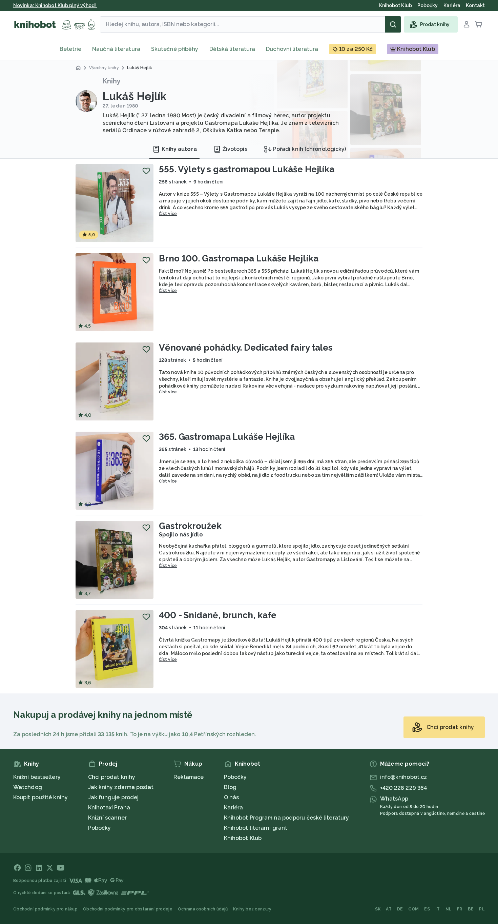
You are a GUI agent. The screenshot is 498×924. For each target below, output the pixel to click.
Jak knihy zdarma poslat (120, 787)
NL (448, 909)
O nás (231, 797)
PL (482, 909)
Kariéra (233, 807)
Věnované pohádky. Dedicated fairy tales (246, 347)
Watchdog (27, 787)
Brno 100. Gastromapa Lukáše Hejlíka (238, 258)
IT (437, 909)
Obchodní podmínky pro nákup (45, 909)
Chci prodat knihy (112, 777)
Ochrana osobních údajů (203, 909)
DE (400, 909)
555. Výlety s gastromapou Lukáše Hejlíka (246, 169)
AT (389, 909)
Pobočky (99, 828)
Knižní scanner (107, 817)
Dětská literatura (232, 49)
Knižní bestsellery (37, 777)
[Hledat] (393, 24)
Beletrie (70, 49)
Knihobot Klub (243, 838)
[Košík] (479, 24)
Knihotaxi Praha (109, 807)
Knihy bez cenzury (252, 909)
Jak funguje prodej (113, 797)
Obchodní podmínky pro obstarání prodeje (127, 909)
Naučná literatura (116, 49)
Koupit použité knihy (40, 797)
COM (413, 909)
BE (471, 909)
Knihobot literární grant (255, 828)
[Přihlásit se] (466, 24)
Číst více (168, 213)
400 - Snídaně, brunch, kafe (217, 615)
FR (459, 909)
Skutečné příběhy (175, 49)
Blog (230, 787)
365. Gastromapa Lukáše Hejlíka (227, 437)
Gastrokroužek (190, 526)
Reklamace (188, 777)
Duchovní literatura (292, 49)
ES (427, 909)
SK (378, 909)
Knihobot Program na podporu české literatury (286, 817)
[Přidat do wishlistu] (146, 171)
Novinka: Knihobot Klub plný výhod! (55, 5)
